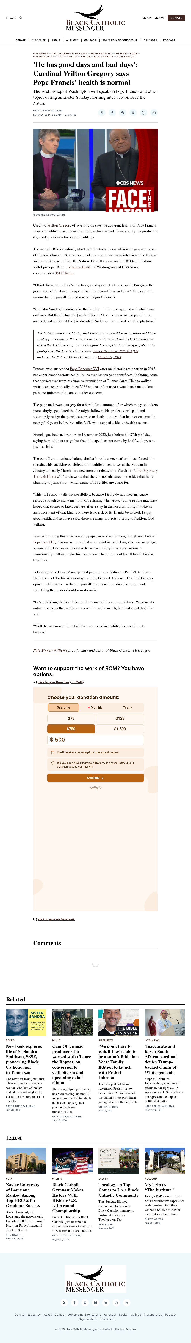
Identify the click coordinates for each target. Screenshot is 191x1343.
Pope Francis (126, 56)
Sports (57, 1178)
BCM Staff (13, 1234)
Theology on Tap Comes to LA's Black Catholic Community (118, 1189)
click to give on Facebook (56, 919)
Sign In (147, 17)
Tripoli (132, 1329)
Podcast (169, 40)
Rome (133, 53)
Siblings (135, 1314)
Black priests (103, 56)
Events (103, 1178)
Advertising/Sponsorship (120, 40)
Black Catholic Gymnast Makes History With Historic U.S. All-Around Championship (67, 1197)
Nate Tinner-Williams (47, 110)
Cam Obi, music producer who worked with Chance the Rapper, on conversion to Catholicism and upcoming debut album (71, 1064)
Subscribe (39, 40)
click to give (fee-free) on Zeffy (61, 682)
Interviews (40, 53)
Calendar (150, 40)
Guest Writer (154, 1219)
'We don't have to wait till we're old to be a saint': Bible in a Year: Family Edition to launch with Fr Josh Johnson (118, 1062)
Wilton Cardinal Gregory (69, 53)
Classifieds (108, 1319)
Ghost (121, 1329)
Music (56, 1040)
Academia (151, 1178)
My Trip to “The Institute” (159, 1187)
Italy (59, 56)
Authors (72, 40)
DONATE (176, 17)
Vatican (72, 56)
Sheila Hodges (108, 1106)
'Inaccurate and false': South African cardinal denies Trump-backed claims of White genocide (161, 1059)
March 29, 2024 (109, 356)
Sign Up (160, 17)
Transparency (153, 1314)
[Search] (20, 17)
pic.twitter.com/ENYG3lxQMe (115, 350)
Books (10, 1040)
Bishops (121, 53)
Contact (90, 40)
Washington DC (101, 53)
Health (85, 56)
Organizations (88, 1319)
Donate (21, 40)
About (55, 40)
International (43, 56)
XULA (9, 1178)
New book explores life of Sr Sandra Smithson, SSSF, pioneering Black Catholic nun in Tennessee (24, 1059)
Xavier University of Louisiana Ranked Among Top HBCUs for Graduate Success (23, 1195)
